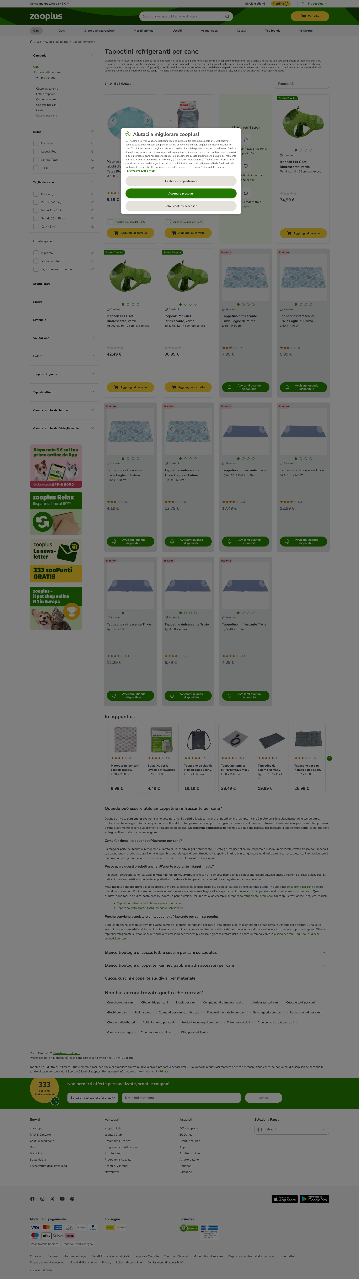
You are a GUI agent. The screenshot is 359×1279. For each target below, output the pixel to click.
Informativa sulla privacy (141, 170)
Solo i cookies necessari (181, 206)
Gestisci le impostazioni (181, 181)
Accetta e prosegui (181, 194)
